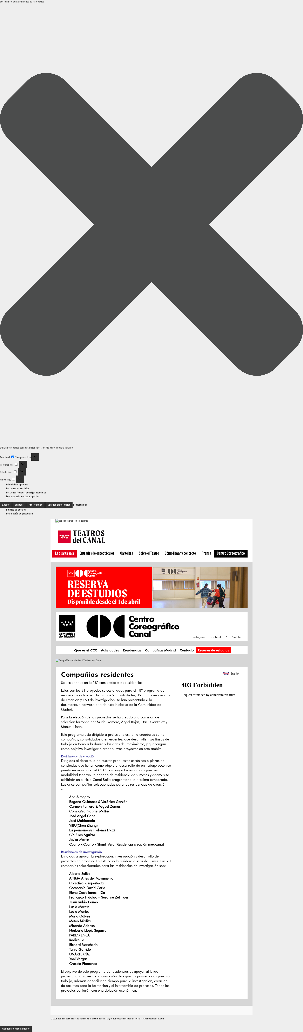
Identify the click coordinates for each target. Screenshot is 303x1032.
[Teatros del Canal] (81, 544)
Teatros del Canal (66, 1019)
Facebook (216, 637)
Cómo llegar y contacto (180, 554)
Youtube (236, 637)
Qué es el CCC (85, 650)
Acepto (5, 505)
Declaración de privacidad (19, 514)
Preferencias (35, 505)
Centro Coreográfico (231, 554)
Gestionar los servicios (17, 488)
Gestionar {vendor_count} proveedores (26, 493)
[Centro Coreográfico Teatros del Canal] (119, 635)
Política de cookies (16, 510)
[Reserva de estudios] (152, 605)
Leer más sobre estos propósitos (23, 497)
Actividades (110, 650)
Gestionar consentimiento (15, 1028)
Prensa (206, 554)
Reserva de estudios (213, 650)
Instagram (199, 637)
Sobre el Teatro (149, 554)
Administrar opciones (17, 485)
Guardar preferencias (59, 505)
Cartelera (126, 554)
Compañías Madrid (160, 650)
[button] (151, 225)
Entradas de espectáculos (97, 554)
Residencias (132, 650)
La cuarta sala (64, 554)
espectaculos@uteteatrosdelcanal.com (144, 1019)
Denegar (19, 505)
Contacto (187, 650)
